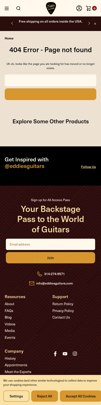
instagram (75, 354)
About (9, 303)
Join (50, 257)
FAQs (9, 310)
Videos (10, 324)
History (10, 358)
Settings (16, 395)
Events (10, 337)
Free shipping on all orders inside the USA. (50, 21)
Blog (8, 317)
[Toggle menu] (10, 8)
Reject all (44, 395)
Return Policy (62, 303)
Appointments (16, 364)
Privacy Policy (63, 310)
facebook (55, 354)
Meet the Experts (18, 371)
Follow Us (88, 166)
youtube (65, 354)
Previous (12, 23)
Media (10, 330)
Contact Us (61, 317)
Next (89, 23)
